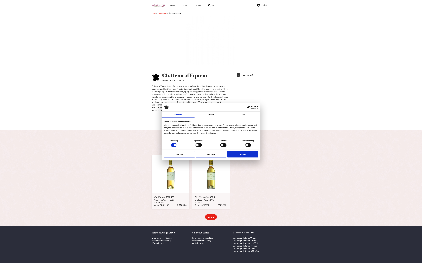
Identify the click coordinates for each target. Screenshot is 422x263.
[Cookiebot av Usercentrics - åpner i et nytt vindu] (248, 107)
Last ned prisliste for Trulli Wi (245, 240)
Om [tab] (244, 114)
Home (172, 5)
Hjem (154, 13)
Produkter (186, 5)
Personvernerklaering (161, 240)
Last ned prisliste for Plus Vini (245, 243)
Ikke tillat (179, 154)
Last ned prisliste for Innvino (245, 246)
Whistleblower (158, 243)
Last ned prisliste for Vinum (244, 238)
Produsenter (162, 13)
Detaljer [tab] (211, 114)
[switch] (199, 145)
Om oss (199, 5)
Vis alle (211, 217)
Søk (214, 5)
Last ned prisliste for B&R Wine (246, 251)
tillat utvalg (211, 154)
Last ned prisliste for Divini (244, 248)
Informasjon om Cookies (162, 238)
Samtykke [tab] (178, 114)
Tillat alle (242, 154)
